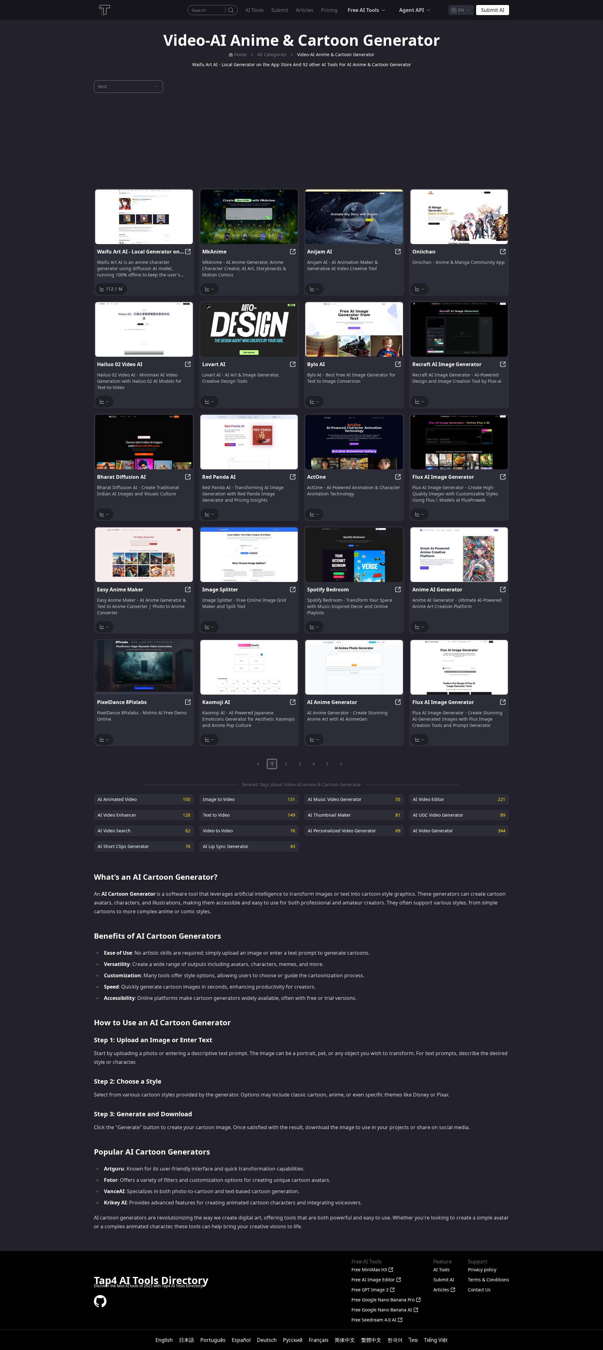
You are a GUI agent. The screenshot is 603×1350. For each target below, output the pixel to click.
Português (212, 1340)
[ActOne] (354, 442)
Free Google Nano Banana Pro (383, 1300)
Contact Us (479, 1290)
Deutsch (267, 1340)
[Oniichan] (459, 216)
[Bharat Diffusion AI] (144, 442)
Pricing (329, 10)
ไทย (413, 1340)
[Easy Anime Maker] (144, 554)
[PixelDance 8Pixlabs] (144, 667)
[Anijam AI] (354, 216)
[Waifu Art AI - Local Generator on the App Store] (144, 216)
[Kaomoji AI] (249, 667)
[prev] (258, 764)
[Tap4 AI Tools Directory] (104, 10)
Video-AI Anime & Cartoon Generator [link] (335, 54)
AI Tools (254, 10)
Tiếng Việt (436, 1340)
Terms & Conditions (488, 1280)
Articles (304, 10)
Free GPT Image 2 (369, 1290)
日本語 (186, 1340)
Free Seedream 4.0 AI (373, 1320)
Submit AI (443, 1280)
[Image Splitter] (249, 554)
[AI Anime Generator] (354, 667)
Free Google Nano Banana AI (381, 1310)
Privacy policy (482, 1270)
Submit (279, 10)
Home (240, 54)
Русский (292, 1340)
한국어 (395, 1340)
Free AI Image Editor (373, 1280)
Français (319, 1340)
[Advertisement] (301, 140)
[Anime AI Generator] (459, 554)
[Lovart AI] (249, 329)
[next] (341, 764)
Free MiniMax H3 (369, 1270)
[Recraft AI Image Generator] (459, 329)
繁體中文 (371, 1340)
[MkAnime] (249, 216)
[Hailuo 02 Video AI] (144, 329)
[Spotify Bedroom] (354, 554)
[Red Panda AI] (249, 442)
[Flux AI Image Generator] (459, 442)
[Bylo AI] (354, 329)
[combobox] (461, 10)
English (164, 1340)
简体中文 (345, 1340)
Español (241, 1340)
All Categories (271, 54)
